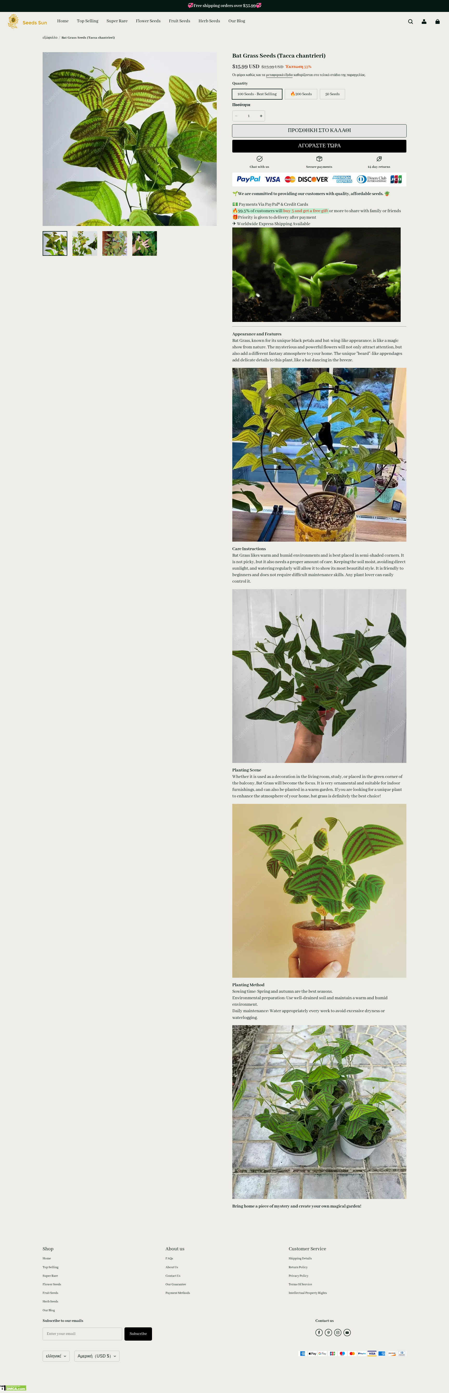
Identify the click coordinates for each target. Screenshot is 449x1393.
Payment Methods (178, 1293)
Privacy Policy (298, 1276)
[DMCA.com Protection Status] (13, 1389)
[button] (410, 21)
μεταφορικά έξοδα (279, 75)
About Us (172, 1267)
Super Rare (50, 1276)
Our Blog (49, 1310)
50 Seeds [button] (332, 94)
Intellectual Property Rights (308, 1293)
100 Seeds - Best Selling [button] (257, 94)
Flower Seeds (52, 1284)
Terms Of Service (300, 1284)
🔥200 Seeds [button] (301, 94)
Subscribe (138, 1334)
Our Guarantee (176, 1284)
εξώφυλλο (50, 38)
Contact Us (173, 1276)
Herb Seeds (50, 1302)
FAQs (169, 1258)
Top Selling (50, 1267)
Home (47, 1258)
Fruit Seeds (50, 1293)
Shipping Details (300, 1258)
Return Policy (298, 1267)
